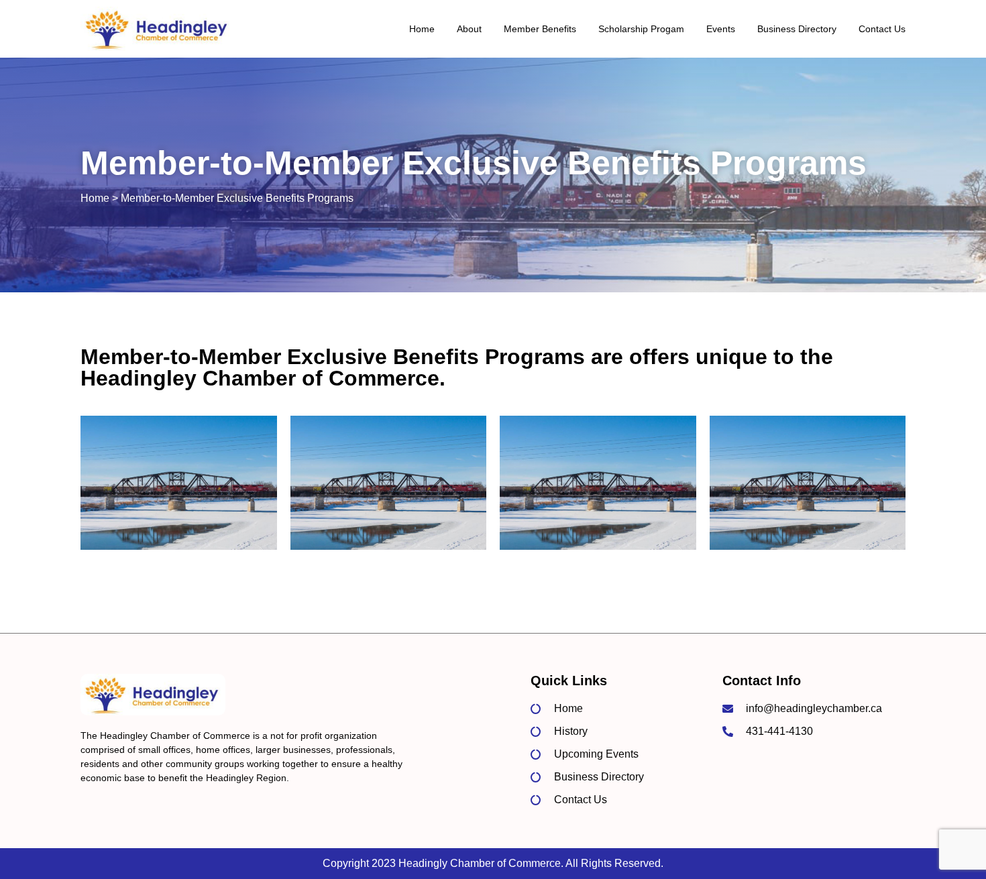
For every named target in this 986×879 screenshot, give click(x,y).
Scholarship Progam (641, 28)
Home (422, 28)
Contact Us (882, 28)
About (469, 28)
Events (720, 28)
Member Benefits (540, 28)
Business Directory (796, 28)
